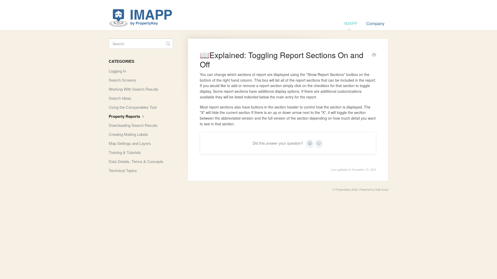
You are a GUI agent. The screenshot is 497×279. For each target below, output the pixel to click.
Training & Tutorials (125, 152)
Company (375, 23)
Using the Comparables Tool (133, 107)
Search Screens (122, 80)
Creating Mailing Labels (128, 134)
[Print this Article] (374, 55)
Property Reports (125, 116)
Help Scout (381, 189)
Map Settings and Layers (130, 143)
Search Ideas (120, 98)
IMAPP (350, 23)
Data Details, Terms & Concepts (136, 161)
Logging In (117, 71)
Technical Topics (123, 170)
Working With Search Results (133, 89)
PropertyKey (343, 189)
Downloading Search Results (133, 125)
